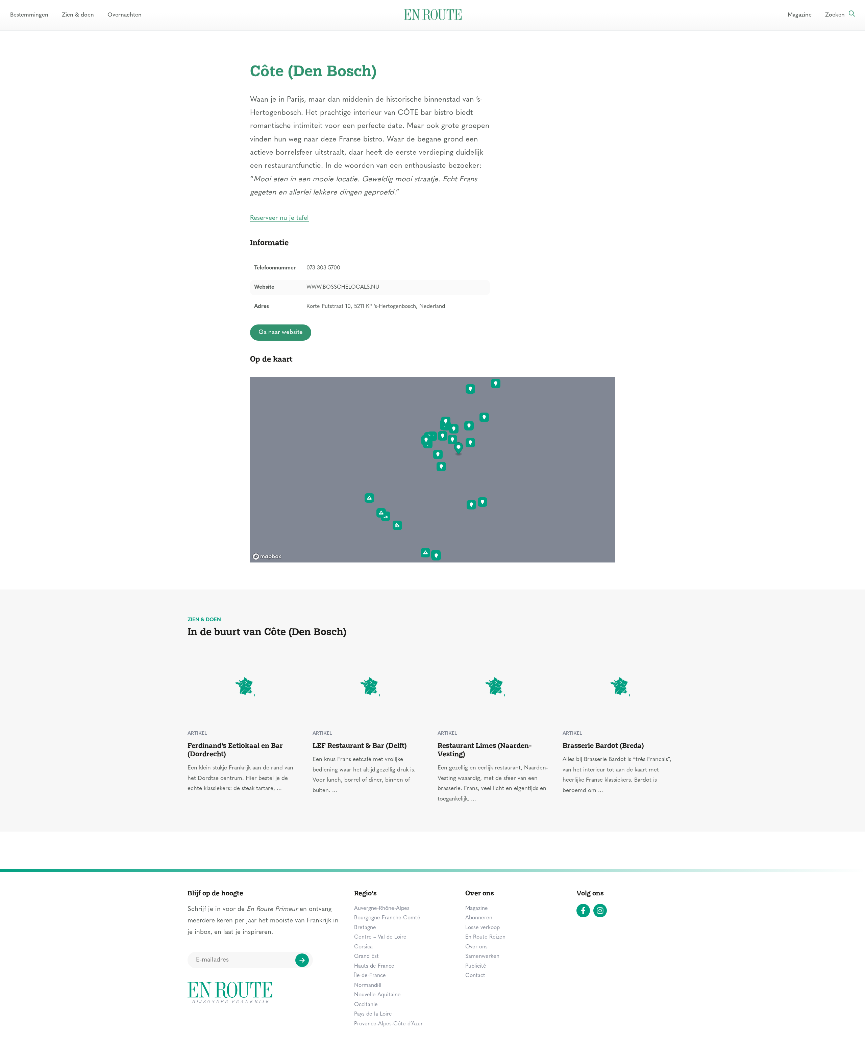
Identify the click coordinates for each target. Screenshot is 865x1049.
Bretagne (365, 927)
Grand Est (366, 956)
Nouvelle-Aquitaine (377, 995)
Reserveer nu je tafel (279, 218)
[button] (458, 449)
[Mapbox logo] (267, 556)
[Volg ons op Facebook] (583, 910)
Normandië (367, 985)
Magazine (800, 15)
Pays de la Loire (373, 1014)
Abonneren (478, 918)
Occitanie (366, 1004)
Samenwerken (482, 956)
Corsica (363, 947)
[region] (432, 469)
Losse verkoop (482, 927)
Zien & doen (78, 15)
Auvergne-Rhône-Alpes (382, 908)
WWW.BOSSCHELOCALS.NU (342, 287)
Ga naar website (280, 332)
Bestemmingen (29, 15)
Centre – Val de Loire (380, 937)
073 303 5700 (323, 268)
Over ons (476, 947)
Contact (475, 975)
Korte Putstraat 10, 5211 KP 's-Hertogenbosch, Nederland (375, 306)
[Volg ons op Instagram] (600, 910)
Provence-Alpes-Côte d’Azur (388, 1024)
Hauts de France (374, 966)
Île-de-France (370, 975)
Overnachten (124, 15)
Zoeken (835, 15)
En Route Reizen (485, 937)
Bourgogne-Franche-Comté (387, 918)
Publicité (475, 966)
